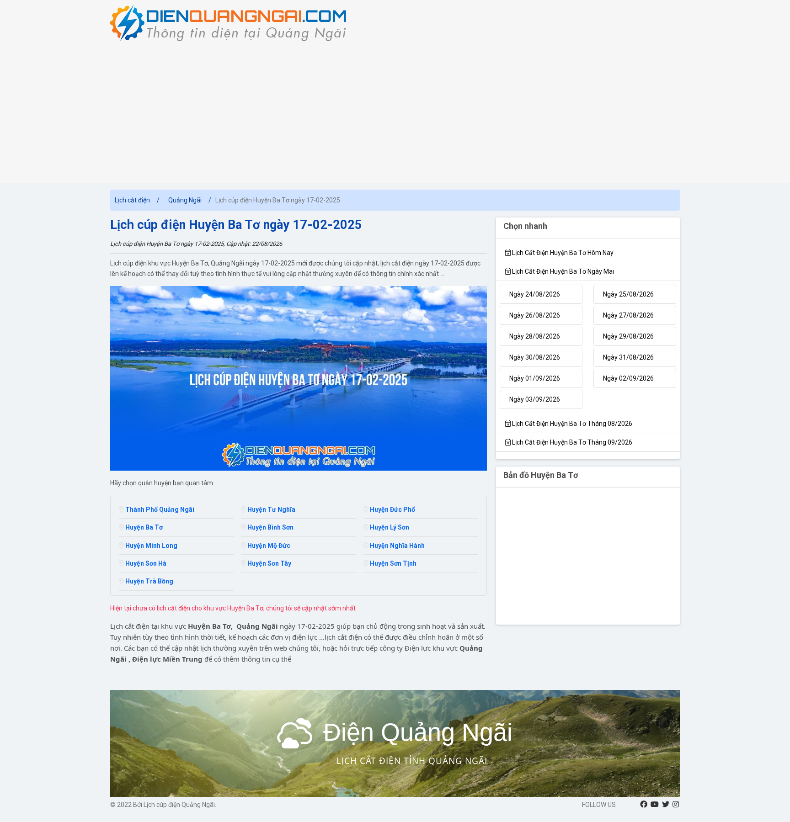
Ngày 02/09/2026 (628, 378)
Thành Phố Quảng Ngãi (159, 509)
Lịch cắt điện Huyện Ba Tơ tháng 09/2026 (571, 442)
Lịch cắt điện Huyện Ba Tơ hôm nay (562, 252)
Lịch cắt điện (132, 200)
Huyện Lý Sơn (388, 527)
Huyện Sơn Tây (268, 563)
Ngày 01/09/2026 (534, 378)
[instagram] (676, 804)
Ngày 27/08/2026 (628, 315)
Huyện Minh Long (150, 545)
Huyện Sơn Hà (145, 563)
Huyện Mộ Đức (268, 545)
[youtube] (655, 804)
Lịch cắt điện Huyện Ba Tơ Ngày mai (562, 271)
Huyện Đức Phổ (391, 509)
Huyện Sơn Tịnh (392, 563)
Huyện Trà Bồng (148, 581)
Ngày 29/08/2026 (628, 336)
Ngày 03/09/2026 (534, 399)
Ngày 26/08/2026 (534, 315)
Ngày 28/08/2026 (534, 336)
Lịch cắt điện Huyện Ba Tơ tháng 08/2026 (571, 423)
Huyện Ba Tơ (143, 527)
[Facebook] (643, 804)
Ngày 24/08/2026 (534, 294)
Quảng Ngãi (185, 200)
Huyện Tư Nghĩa (270, 509)
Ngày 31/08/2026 (628, 357)
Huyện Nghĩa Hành (396, 545)
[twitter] (665, 804)
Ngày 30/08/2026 (534, 357)
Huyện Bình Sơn (270, 527)
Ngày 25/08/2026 (628, 294)
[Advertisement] (395, 110)
